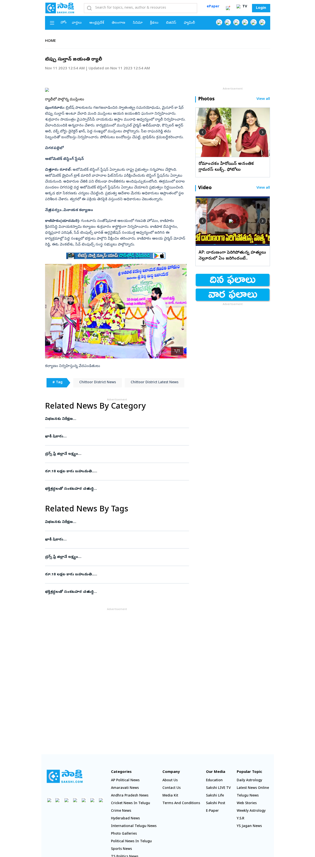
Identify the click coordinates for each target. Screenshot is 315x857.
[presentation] (202, 132)
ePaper (213, 6)
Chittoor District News (97, 382)
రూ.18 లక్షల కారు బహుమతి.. (113, 471)
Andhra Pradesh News (129, 796)
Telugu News (248, 796)
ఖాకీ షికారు (115, 436)
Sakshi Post (215, 803)
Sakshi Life (215, 796)
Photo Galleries (124, 834)
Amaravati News (125, 788)
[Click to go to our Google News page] (262, 22)
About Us (170, 780)
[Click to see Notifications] (228, 8)
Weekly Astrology (251, 811)
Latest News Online (253, 788)
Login (261, 8)
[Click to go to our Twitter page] (236, 22)
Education (214, 780)
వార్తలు (77, 23)
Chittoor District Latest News (154, 382)
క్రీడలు (154, 23)
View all (263, 99)
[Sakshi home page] (64, 776)
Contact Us (171, 788)
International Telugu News (134, 826)
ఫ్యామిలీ (189, 23)
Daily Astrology (249, 780)
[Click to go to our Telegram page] (92, 800)
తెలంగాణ (118, 23)
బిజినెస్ (171, 23)
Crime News (121, 811)
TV (244, 6)
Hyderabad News (125, 818)
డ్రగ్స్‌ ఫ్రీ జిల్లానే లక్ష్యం (115, 454)
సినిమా (137, 23)
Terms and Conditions (181, 803)
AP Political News (125, 780)
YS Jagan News (249, 826)
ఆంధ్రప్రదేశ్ (96, 23)
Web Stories (247, 803)
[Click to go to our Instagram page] (245, 22)
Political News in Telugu (131, 841)
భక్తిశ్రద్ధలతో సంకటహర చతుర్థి (117, 489)
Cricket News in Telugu (130, 803)
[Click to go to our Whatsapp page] (228, 22)
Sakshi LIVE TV (218, 788)
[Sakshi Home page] (60, 8)
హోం (64, 22)
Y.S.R (240, 818)
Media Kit (170, 796)
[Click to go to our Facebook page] (219, 22)
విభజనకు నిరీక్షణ (116, 419)
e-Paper (212, 811)
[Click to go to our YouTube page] (254, 22)
